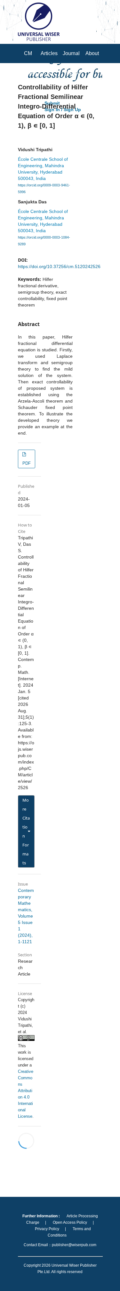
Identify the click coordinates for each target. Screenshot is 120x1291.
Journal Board (71, 63)
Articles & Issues (49, 72)
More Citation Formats (26, 831)
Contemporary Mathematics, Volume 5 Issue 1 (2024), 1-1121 (26, 916)
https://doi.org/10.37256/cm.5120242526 (59, 266)
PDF (26, 463)
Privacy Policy (47, 1229)
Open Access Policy (70, 1222)
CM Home (28, 63)
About (92, 53)
